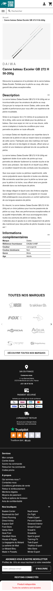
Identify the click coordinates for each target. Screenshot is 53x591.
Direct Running (9, 517)
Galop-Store (7, 529)
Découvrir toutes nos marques (26, 352)
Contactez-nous (26, 375)
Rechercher (16, 10)
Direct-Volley (8, 520)
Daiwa (9, 64)
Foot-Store (7, 526)
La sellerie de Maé (10, 545)
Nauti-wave (33, 511)
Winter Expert (34, 551)
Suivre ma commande (12, 463)
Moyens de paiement (11, 494)
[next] (51, 324)
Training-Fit (33, 539)
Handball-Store (9, 536)
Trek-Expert (33, 542)
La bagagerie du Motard (13, 542)
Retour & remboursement (13, 488)
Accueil (5, 17)
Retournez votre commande (26, 424)
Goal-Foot (6, 532)
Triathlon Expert (35, 545)
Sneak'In (32, 529)
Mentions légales (10, 491)
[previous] (2, 324)
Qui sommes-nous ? (11, 479)
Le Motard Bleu (9, 548)
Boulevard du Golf (10, 514)
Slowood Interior (35, 523)
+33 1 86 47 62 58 (26, 383)
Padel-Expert (33, 517)
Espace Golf (7, 523)
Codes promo (8, 469)
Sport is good (34, 536)
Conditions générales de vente (16, 485)
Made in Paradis (9, 551)
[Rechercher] (9, 11)
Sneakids (32, 532)
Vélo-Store (32, 548)
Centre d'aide (8, 460)
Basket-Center (8, 511)
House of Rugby (9, 539)
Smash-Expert (34, 526)
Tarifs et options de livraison (14, 498)
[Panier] (50, 4)
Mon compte (7, 457)
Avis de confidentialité (12, 501)
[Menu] (3, 11)
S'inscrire (42, 568)
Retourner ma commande (13, 466)
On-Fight (32, 514)
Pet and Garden (35, 520)
